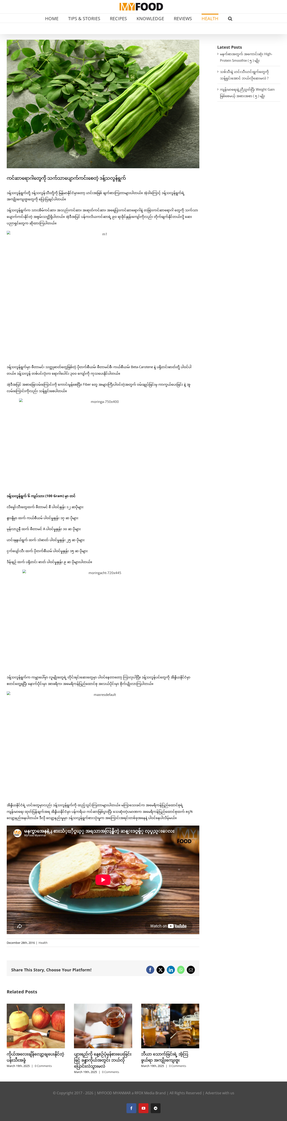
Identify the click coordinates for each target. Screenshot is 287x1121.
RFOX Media (144, 1092)
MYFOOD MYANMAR (114, 1092)
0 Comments (43, 1072)
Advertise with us (219, 1092)
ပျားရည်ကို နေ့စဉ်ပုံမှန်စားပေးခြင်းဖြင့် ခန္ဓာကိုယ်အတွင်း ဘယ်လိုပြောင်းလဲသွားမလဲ (35, 1060)
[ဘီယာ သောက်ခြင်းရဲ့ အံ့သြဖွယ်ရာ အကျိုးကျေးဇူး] (103, 1006)
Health (43, 943)
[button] (230, 18)
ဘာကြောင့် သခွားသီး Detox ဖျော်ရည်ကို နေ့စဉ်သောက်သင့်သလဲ (166, 1060)
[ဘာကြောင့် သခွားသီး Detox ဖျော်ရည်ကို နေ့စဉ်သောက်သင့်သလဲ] (170, 1006)
